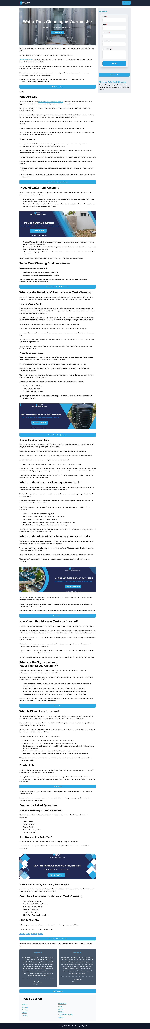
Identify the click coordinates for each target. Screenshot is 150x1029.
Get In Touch (57, 786)
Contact (126, 3)
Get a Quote (56, 32)
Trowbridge (34, 933)
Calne (60, 1006)
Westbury (22, 933)
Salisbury (61, 1009)
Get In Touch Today (57, 87)
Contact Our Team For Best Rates (58, 182)
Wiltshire (61, 1012)
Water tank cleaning (25, 59)
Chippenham (62, 1003)
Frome (28, 933)
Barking (40, 933)
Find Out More (57, 616)
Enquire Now (57, 705)
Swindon (61, 1017)
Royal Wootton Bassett (65, 1014)
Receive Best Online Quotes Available (57, 286)
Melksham (25, 1010)
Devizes (24, 1012)
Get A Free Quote (58, 991)
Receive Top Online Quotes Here (57, 435)
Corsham (24, 1015)
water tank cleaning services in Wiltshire (50, 101)
